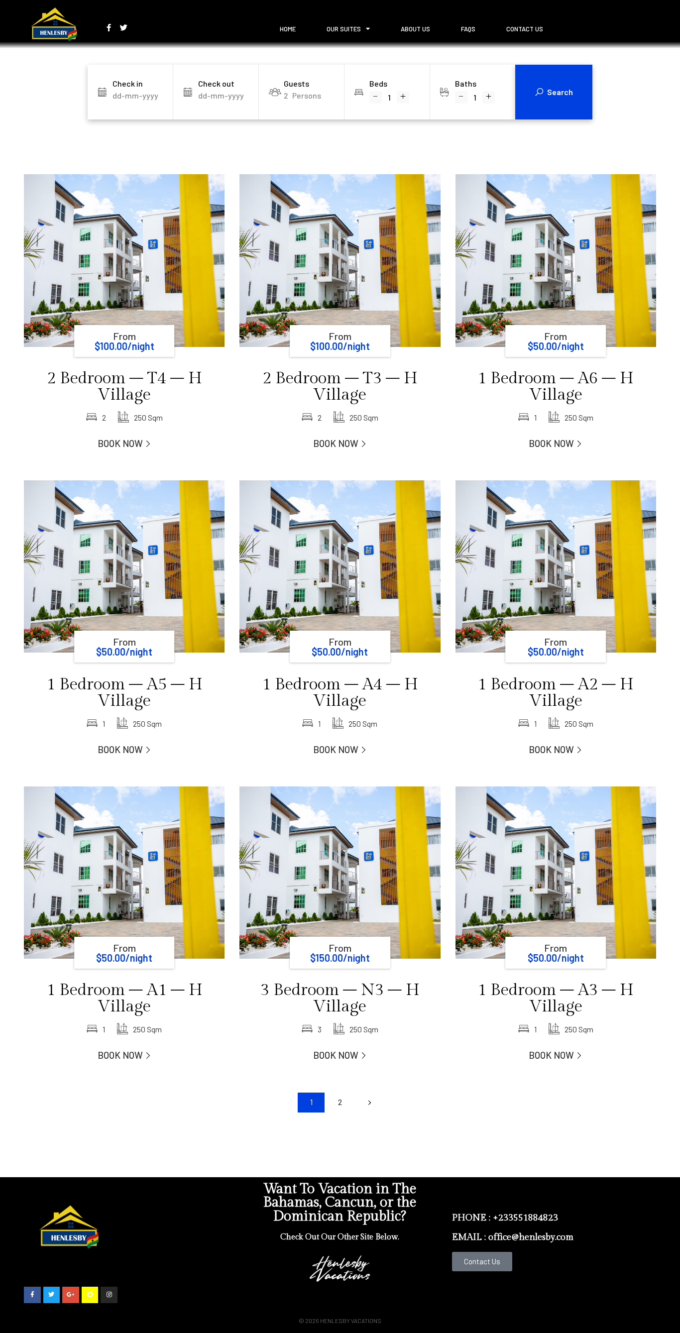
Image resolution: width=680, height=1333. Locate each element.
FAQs (468, 29)
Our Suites (344, 29)
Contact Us (524, 29)
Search (560, 92)
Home (288, 29)
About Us (415, 29)
